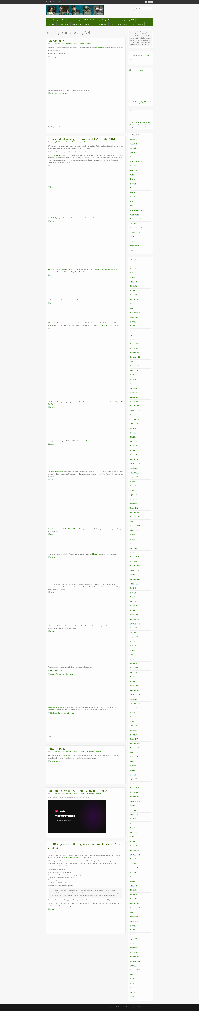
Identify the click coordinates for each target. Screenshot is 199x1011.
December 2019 (135, 619)
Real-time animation (136, 219)
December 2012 (135, 957)
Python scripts (134, 214)
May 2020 (133, 597)
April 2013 (133, 939)
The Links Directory (136, 24)
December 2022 (135, 459)
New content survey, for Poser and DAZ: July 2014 (81, 139)
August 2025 (134, 317)
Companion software (78, 43)
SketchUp (133, 223)
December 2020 (135, 566)
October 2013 (134, 912)
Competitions (134, 166)
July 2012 (133, 979)
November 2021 (135, 517)
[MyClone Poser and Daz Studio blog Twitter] (151, 2)
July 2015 (133, 819)
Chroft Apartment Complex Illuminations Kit (82, 272)
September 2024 (135, 366)
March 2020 (133, 606)
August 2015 (134, 814)
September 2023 (135, 419)
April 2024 (133, 388)
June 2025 (133, 326)
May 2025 (133, 330)
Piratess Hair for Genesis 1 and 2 (58, 323)
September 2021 (135, 526)
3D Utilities (68, 851)
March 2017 (133, 730)
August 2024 (134, 370)
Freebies (132, 179)
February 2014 (134, 894)
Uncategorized (134, 246)
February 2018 (134, 681)
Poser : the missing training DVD (123, 20)
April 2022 (133, 495)
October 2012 (134, 965)
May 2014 (133, 881)
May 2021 (133, 544)
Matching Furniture (103, 269)
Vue (82, 142)
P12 (94, 24)
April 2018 (133, 672)
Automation (133, 148)
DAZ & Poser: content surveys (71, 20)
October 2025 (134, 308)
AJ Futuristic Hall (72, 300)
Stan (68, 587)
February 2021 (134, 557)
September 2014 (135, 863)
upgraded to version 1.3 (71, 857)
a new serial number (96, 900)
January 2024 (134, 401)
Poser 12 (132, 206)
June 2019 (133, 646)
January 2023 (134, 455)
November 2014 (135, 854)
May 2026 (133, 277)
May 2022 (133, 490)
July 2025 (133, 321)
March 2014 (133, 890)
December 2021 (135, 512)
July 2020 (133, 588)
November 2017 (135, 695)
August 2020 (134, 583)
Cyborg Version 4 (61, 218)
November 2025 (135, 304)
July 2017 (133, 712)
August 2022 (134, 477)
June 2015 (133, 823)
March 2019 (133, 659)
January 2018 (134, 686)
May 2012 (133, 988)
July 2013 (133, 925)
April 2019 (133, 655)
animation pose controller (63, 755)
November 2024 (135, 357)
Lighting (132, 192)
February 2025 (134, 344)
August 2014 (134, 868)
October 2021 (134, 521)
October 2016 (134, 752)
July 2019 (133, 641)
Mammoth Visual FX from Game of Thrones (77, 790)
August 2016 (134, 761)
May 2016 (133, 774)
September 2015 (135, 810)
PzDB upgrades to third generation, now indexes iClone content (84, 846)
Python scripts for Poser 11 (81, 24)
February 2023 (134, 450)
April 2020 (133, 601)
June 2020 (133, 592)
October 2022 (134, 468)
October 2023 (134, 415)
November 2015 (135, 801)
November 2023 (135, 410)
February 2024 (134, 397)
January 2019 (134, 668)
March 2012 (133, 997)
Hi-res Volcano (53, 670)
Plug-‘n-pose (56, 748)
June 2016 (133, 770)
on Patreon (146, 55)
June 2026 (133, 273)
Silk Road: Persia (53, 707)
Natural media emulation (137, 197)
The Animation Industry (83, 751)
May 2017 (133, 721)
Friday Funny (134, 183)
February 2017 (134, 734)
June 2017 (133, 717)
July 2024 (133, 375)
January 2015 (134, 846)
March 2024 (133, 393)
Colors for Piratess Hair (108, 325)
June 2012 (133, 983)
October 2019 (134, 628)
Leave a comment (89, 142)
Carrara (68, 142)
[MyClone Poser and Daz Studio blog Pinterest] (149, 2)
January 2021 (134, 561)
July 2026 (133, 268)
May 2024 (133, 384)
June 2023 (133, 432)
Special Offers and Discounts (138, 228)
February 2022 (134, 504)
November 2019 (135, 623)
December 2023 (135, 406)
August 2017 (134, 708)
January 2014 (134, 899)
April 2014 (133, 885)
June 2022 (133, 486)
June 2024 (133, 379)
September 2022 (135, 472)
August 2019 (134, 637)
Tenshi (50, 218)
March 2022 (133, 499)
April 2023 (133, 441)
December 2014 (135, 850)
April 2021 (133, 548)
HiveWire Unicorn (54, 529)
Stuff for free (103, 24)
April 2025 (133, 335)
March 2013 (133, 943)
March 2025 (133, 339)
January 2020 (134, 615)
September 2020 (135, 579)
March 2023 (133, 446)
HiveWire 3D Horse (71, 529)
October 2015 (134, 806)
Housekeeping (134, 188)
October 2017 (134, 699)
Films (132, 174)
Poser (79, 142)
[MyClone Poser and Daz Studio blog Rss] (146, 2)
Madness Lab (96, 554)
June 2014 (133, 877)
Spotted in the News (71, 751)
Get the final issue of (139, 102)
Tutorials (132, 241)
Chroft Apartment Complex (57, 269)
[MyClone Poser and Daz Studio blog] (75, 10)
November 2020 (135, 570)
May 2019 (133, 650)
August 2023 (134, 424)
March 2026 (133, 286)
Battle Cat (113, 402)
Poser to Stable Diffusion (137, 210)
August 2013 (134, 921)
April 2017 (133, 726)
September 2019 (135, 632)
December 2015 (135, 797)
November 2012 (135, 961)
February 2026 (134, 290)
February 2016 (134, 788)
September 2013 (135, 917)
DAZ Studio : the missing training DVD (96, 20)
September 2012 (135, 970)
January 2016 (134, 792)
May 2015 (133, 828)
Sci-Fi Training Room (55, 155)
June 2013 (133, 930)
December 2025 (135, 299)
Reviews (140, 20)
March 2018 (133, 677)
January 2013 (134, 952)
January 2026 (134, 295)
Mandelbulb (56, 40)
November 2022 (135, 464)
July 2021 (133, 535)
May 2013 (133, 934)
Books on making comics (118, 24)
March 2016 (133, 783)
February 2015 (134, 841)
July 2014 (133, 872)
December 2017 (135, 690)
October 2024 (134, 361)
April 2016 (133, 779)
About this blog (53, 20)
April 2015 (133, 832)
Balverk (85, 626)
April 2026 (133, 281)
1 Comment (88, 43)
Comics (132, 157)
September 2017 (135, 703)
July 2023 (133, 428)
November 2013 (135, 908)
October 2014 (134, 859)
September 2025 (135, 313)
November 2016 (135, 748)
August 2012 (134, 974)
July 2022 (133, 481)
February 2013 (134, 948)
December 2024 (135, 353)
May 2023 (133, 437)
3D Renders (69, 43)
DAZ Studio (74, 142)
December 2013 (135, 903)
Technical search (63, 24)
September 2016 (135, 757)
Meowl (88, 441)
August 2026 (134, 264)
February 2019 (134, 663)
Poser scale (51, 24)
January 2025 (134, 348)
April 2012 (133, 992)
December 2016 (135, 743)
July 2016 (133, 766)
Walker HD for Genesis (55, 472)
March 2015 (133, 837)
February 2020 (134, 610)
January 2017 (134, 739)
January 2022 (134, 508)
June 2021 (133, 539)
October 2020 (134, 575)
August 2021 (134, 530)
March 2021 (133, 552)
